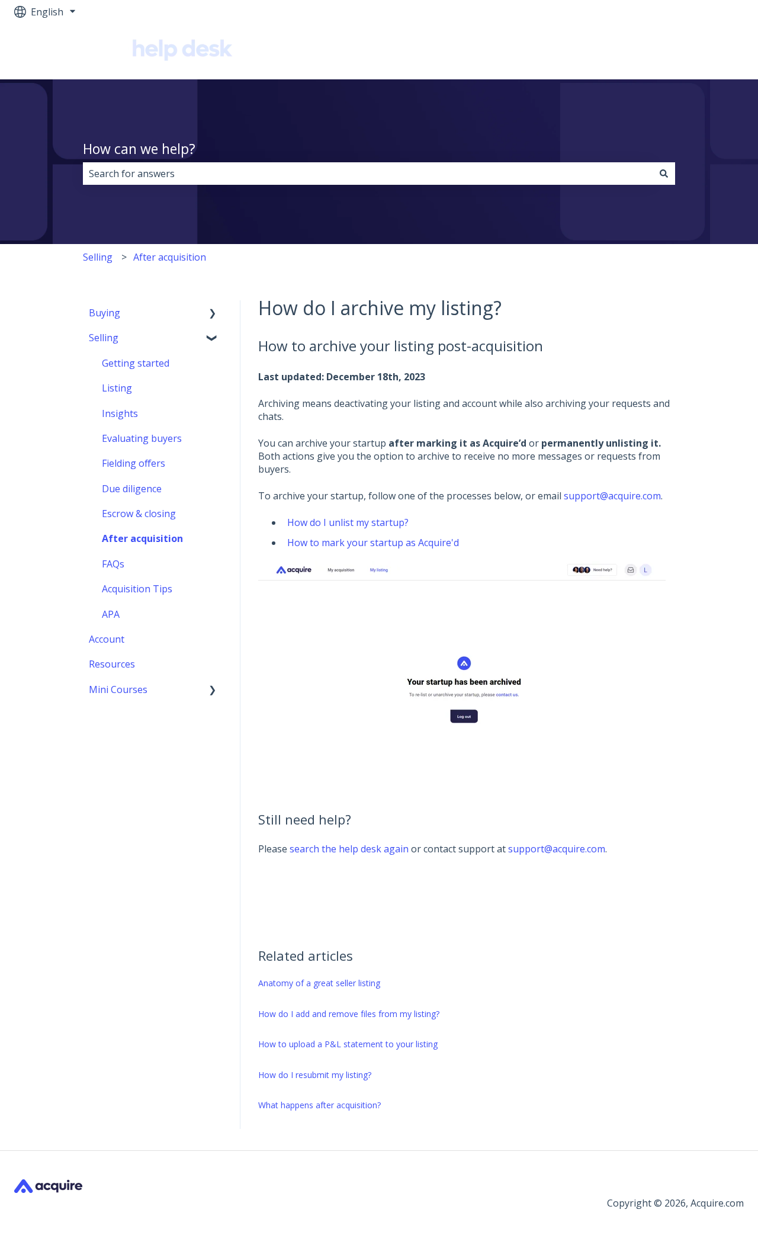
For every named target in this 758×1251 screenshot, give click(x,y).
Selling (98, 257)
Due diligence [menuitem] (132, 488)
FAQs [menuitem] (113, 563)
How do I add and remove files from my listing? (348, 1013)
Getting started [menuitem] (135, 363)
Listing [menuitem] (117, 387)
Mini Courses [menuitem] (118, 689)
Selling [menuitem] (103, 337)
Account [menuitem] (106, 639)
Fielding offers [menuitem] (133, 463)
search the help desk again (349, 848)
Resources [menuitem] (112, 664)
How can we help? (139, 148)
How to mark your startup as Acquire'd (373, 542)
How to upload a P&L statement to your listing (348, 1044)
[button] (212, 313)
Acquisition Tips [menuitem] (137, 588)
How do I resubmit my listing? (314, 1074)
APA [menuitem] (111, 614)
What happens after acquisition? (319, 1105)
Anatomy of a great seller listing (319, 983)
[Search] (664, 173)
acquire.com (705, 51)
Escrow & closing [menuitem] (139, 513)
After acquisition (169, 257)
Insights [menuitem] (120, 413)
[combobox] (368, 173)
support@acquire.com (612, 495)
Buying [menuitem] (104, 312)
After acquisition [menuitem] (142, 538)
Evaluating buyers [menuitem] (142, 438)
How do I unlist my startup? (348, 522)
